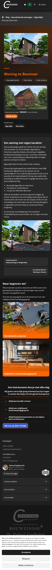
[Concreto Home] (11, 4)
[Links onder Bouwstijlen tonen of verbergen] (46, 489)
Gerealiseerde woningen (22, 17)
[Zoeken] (34, 5)
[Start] (25, 5)
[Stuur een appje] (30, 5)
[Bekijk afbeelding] (26, 235)
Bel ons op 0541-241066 (15, 425)
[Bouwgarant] (45, 472)
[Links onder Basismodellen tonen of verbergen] (46, 481)
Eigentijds (38, 17)
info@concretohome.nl (12, 449)
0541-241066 (8, 446)
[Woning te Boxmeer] (26, 48)
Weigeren (26, 559)
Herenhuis (19, 126)
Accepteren (26, 552)
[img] (9, 469)
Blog (7, 17)
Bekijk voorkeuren (26, 565)
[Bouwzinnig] (26, 527)
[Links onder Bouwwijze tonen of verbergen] (46, 497)
